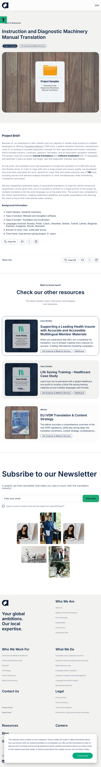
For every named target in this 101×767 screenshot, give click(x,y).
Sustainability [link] (60, 623)
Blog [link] (5, 733)
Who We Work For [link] (15, 649)
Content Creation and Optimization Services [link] (71, 661)
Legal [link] (59, 691)
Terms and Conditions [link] (63, 707)
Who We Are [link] (64, 601)
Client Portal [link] (6, 712)
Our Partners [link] (60, 628)
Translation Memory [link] (34, 146)
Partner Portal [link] (7, 707)
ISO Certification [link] (61, 618)
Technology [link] (6, 671)
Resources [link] (10, 725)
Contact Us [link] (10, 691)
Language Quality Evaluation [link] (66, 671)
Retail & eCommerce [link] (9, 680)
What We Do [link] (64, 649)
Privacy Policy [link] (60, 698)
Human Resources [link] (9, 675)
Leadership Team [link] (61, 633)
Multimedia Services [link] (63, 666)
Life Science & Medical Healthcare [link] (15, 656)
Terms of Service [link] (61, 703)
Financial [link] (5, 666)
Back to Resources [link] (13, 23)
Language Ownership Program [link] (66, 680)
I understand (82, 756)
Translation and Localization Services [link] (69, 656)
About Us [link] (58, 608)
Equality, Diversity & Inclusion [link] (66, 613)
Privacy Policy (83, 749)
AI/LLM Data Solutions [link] (63, 685)
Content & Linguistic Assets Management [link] (70, 675)
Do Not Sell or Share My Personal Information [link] (72, 712)
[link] (3, 19)
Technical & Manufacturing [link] (12, 661)
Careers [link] (61, 725)
